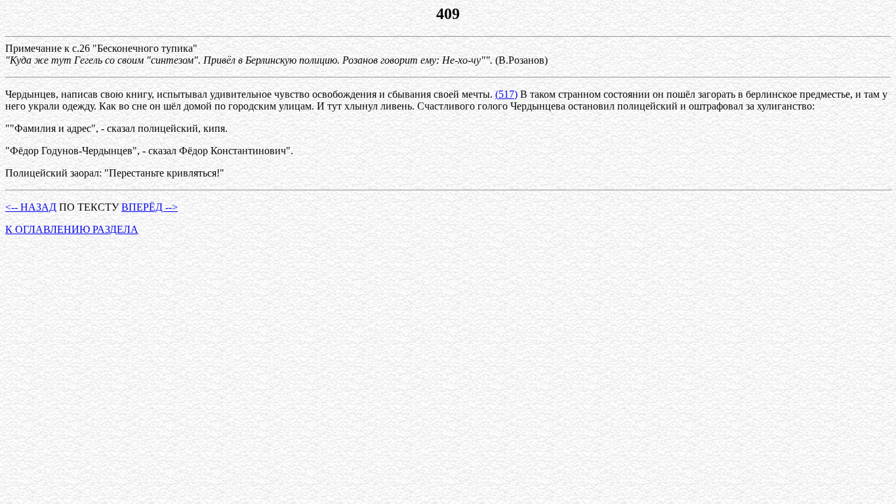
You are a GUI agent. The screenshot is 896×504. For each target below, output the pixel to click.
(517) (506, 94)
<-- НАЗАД (30, 207)
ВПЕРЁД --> (149, 207)
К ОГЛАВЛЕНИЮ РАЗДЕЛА (71, 229)
